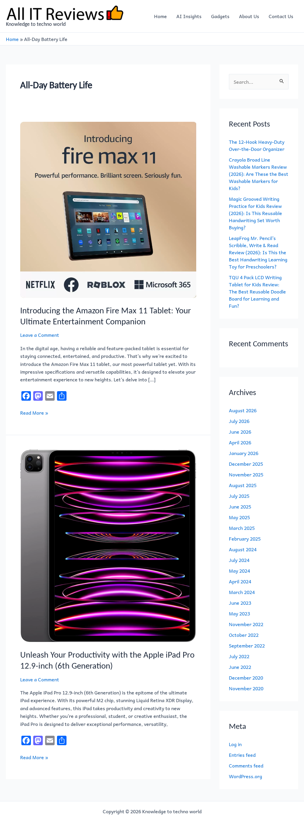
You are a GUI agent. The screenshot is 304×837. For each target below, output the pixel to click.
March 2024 (242, 592)
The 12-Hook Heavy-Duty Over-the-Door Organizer (256, 145)
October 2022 (244, 635)
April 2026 (240, 442)
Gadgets (220, 16)
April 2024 (240, 581)
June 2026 (240, 431)
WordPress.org (245, 776)
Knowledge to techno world (36, 24)
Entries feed (242, 755)
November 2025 (246, 474)
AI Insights (189, 16)
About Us (249, 16)
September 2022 (247, 645)
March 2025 (242, 528)
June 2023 (240, 603)
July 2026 (239, 421)
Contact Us (281, 16)
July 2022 (239, 656)
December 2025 (246, 464)
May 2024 (239, 570)
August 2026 (242, 410)
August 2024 (242, 549)
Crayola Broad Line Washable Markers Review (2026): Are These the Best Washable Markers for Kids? (258, 174)
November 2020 (246, 688)
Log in (235, 744)
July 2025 (239, 496)
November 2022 (246, 624)
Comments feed (246, 765)
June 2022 (240, 667)
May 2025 (239, 517)
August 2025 (242, 485)
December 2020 (246, 677)
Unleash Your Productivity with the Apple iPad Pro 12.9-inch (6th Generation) (107, 660)
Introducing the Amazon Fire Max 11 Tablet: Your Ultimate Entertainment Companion (105, 316)
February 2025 (245, 538)
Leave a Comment (39, 335)
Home (160, 16)
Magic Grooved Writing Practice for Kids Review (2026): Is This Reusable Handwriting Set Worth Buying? (255, 213)
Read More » (34, 412)
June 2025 (240, 506)
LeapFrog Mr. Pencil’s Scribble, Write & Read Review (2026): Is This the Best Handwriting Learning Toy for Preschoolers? (258, 252)
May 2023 (239, 613)
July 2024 (239, 560)
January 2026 (243, 453)
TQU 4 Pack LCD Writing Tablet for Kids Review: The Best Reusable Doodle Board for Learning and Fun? (257, 291)
